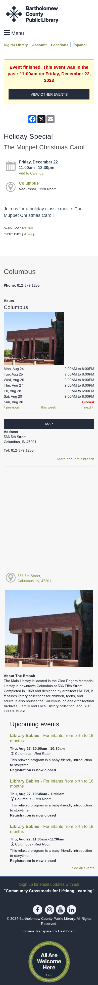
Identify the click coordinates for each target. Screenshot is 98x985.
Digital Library (16, 45)
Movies (28, 234)
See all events (83, 868)
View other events (49, 94)
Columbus (29, 183)
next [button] (88, 407)
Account (39, 45)
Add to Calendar (32, 173)
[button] (14, 33)
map (49, 424)
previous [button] (12, 407)
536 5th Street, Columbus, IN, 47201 (34, 578)
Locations (59, 45)
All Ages (28, 227)
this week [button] (48, 407)
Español (80, 45)
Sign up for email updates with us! (49, 884)
